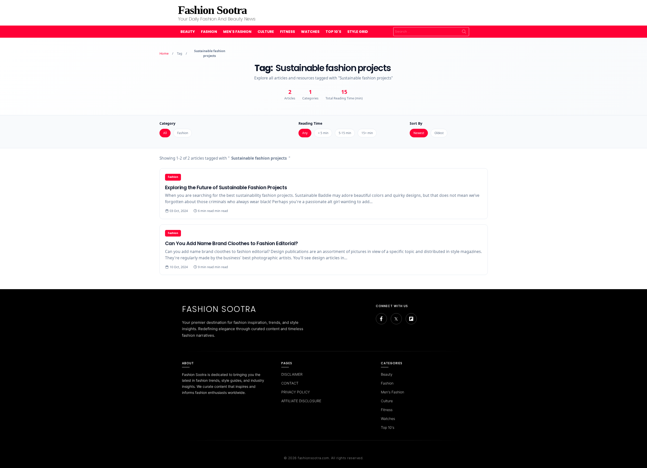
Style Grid (357, 31)
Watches (310, 31)
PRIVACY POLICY (295, 392)
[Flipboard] (411, 318)
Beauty (187, 31)
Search (464, 31)
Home (164, 53)
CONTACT (289, 383)
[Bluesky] (396, 318)
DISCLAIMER (292, 374)
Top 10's (333, 31)
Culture (266, 31)
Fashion (209, 31)
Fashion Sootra (212, 10)
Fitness (287, 31)
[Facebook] (381, 318)
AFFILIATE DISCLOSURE (301, 401)
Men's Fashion (237, 31)
